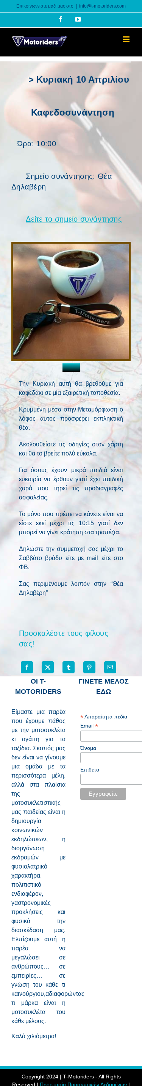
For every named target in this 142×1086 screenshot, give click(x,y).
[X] (48, 667)
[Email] (110, 667)
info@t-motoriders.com (102, 6)
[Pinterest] (89, 667)
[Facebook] (27, 667)
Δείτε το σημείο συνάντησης (74, 219)
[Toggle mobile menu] (127, 39)
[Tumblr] (68, 667)
